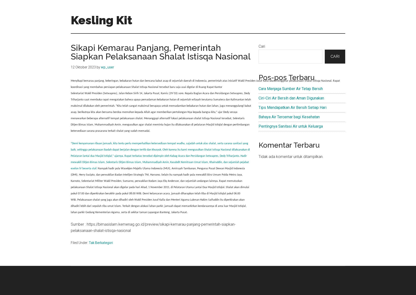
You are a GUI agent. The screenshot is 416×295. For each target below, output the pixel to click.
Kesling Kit (101, 20)
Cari (262, 46)
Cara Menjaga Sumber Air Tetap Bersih (291, 88)
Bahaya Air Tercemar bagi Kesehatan (289, 117)
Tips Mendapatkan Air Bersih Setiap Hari (292, 107)
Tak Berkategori (101, 243)
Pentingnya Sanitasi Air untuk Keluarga (291, 126)
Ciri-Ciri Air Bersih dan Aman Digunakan (291, 98)
